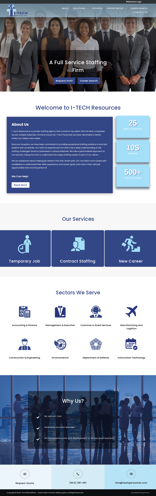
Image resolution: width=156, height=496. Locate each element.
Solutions (79, 8)
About (65, 8)
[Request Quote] (25, 474)
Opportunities (115, 8)
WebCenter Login (133, 1)
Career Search (138, 8)
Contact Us (140, 12)
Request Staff (64, 80)
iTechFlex (97, 8)
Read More (20, 184)
